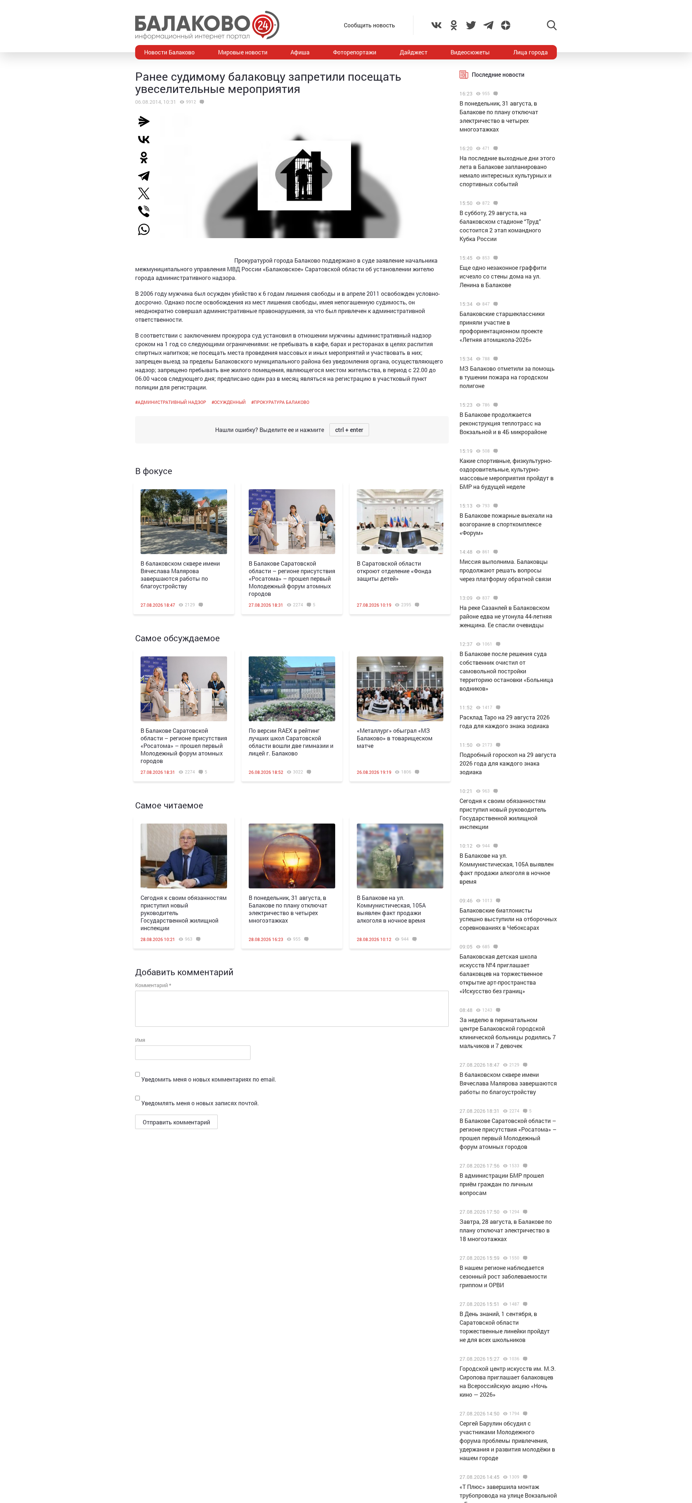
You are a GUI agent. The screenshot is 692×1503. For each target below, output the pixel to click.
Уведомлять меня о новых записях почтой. (200, 1103)
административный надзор (172, 402)
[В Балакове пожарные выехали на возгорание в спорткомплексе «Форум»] (495, 506)
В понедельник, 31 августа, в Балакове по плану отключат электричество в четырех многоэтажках (288, 909)
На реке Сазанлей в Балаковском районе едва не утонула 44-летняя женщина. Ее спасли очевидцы (506, 616)
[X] (146, 193)
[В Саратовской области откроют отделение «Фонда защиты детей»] (400, 521)
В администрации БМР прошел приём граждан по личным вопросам (502, 1184)
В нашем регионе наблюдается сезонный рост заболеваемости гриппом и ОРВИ (503, 1276)
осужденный (230, 402)
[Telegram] (146, 175)
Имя (140, 1039)
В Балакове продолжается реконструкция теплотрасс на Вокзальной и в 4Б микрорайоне (503, 423)
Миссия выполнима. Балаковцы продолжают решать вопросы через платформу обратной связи (505, 570)
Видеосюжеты (470, 52)
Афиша (300, 52)
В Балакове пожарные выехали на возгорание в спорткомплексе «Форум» (506, 524)
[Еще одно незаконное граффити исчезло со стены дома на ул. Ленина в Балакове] (495, 258)
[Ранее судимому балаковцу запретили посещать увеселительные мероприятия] (201, 102)
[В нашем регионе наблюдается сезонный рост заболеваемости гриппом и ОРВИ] (524, 1258)
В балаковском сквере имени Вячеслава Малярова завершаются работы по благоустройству (180, 574)
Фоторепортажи (354, 52)
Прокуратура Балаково (281, 402)
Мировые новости (242, 52)
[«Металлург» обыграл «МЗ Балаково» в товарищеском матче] (400, 688)
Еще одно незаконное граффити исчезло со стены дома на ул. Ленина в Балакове (503, 276)
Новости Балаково (169, 52)
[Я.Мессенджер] (146, 121)
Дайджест (413, 52)
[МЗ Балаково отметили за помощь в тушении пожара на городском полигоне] (495, 359)
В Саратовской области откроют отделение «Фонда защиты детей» (394, 570)
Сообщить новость (369, 25)
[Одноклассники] (146, 157)
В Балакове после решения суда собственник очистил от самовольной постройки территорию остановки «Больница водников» (506, 671)
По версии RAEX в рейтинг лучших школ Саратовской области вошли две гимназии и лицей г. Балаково (291, 742)
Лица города (530, 52)
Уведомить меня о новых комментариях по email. (208, 1079)
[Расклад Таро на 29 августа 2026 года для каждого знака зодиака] (497, 707)
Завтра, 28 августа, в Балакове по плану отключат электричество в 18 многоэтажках (506, 1230)
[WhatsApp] (147, 229)
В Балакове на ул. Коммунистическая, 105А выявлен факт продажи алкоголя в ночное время (391, 909)
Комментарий (153, 985)
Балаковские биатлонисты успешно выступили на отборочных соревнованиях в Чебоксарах (508, 918)
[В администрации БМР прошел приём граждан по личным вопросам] (524, 1166)
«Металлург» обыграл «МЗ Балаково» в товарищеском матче (394, 738)
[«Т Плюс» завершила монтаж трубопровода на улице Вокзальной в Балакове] (524, 1477)
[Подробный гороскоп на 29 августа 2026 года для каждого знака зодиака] (497, 745)
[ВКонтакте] (146, 139)
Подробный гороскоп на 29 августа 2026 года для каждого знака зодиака (508, 763)
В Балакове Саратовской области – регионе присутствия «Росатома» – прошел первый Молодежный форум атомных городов (292, 578)
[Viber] (146, 211)
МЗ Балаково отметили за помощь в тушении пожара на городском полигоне (507, 377)
